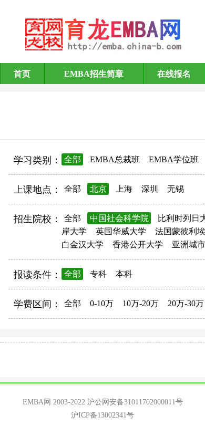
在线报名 (174, 73)
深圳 (149, 188)
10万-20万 (140, 303)
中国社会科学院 (119, 218)
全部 (72, 159)
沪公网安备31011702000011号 (135, 402)
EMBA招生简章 (94, 73)
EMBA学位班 (174, 159)
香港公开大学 (137, 244)
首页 (22, 73)
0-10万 (102, 303)
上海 (124, 188)
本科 (124, 273)
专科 (98, 273)
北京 (98, 188)
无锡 (175, 188)
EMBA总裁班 (115, 159)
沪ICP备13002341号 (102, 415)
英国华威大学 (121, 231)
